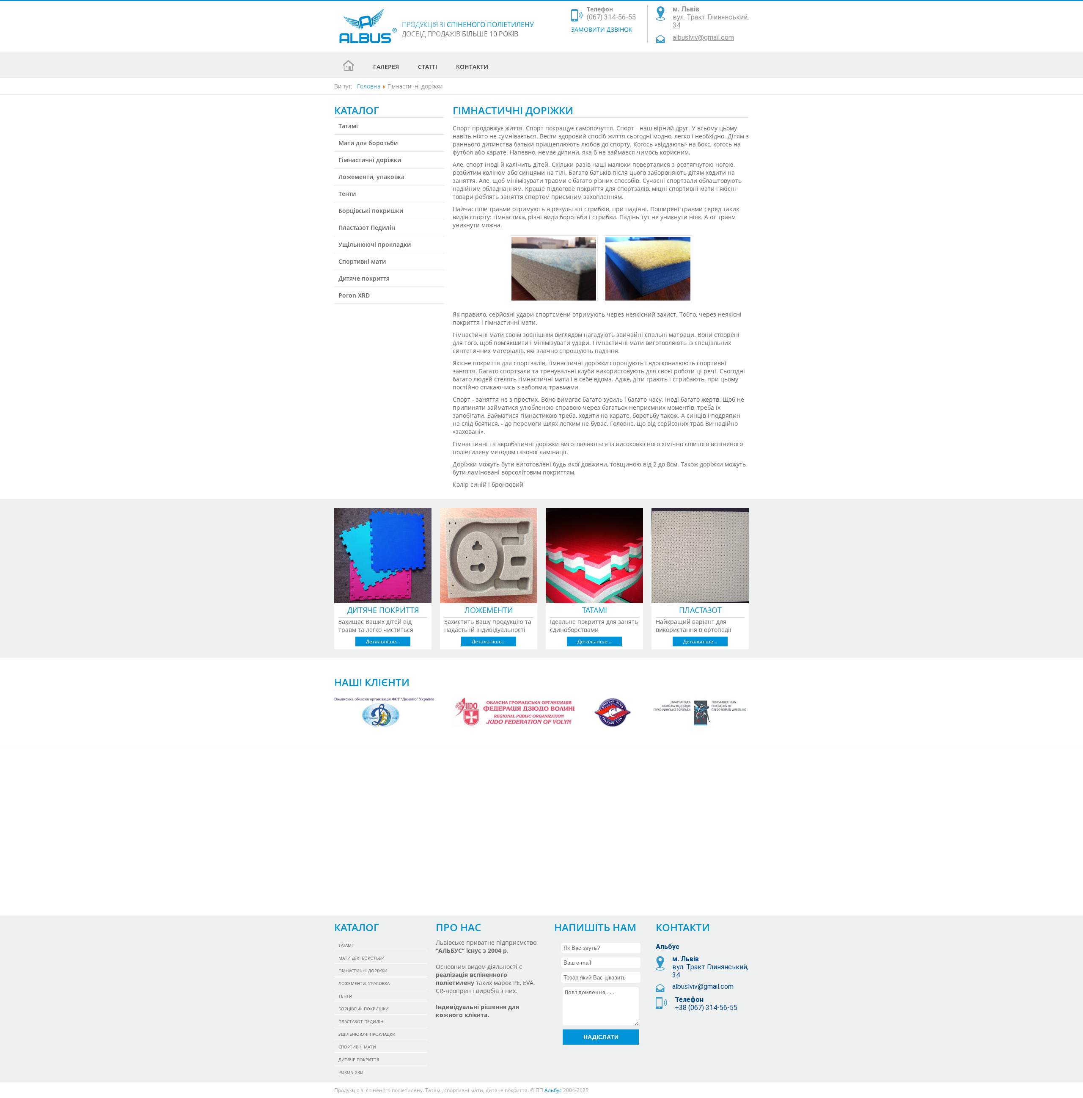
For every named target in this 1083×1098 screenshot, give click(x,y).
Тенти (347, 194)
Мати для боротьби (368, 143)
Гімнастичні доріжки (369, 160)
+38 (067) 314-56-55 (706, 1008)
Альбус (553, 1090)
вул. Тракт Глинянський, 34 (711, 17)
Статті (427, 67)
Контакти (472, 67)
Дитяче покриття (364, 278)
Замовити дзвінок (601, 29)
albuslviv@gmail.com (703, 37)
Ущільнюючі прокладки (374, 244)
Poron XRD (354, 295)
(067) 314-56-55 (611, 17)
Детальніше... (383, 641)
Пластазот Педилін (366, 227)
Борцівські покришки (370, 211)
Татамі (348, 126)
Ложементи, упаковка (371, 177)
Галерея (386, 67)
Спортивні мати (362, 261)
